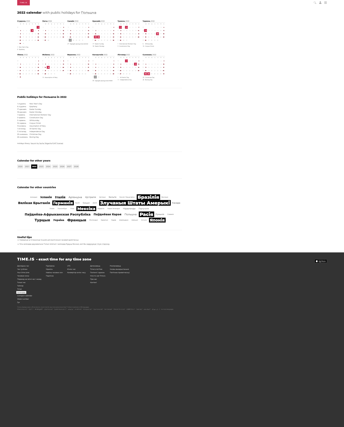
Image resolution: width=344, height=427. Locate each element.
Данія (95, 203)
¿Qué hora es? (48, 309)
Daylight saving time (76, 44)
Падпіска (50, 276)
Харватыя (104, 220)
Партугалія (144, 209)
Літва (72, 208)
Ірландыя (33, 197)
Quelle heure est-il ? (60, 309)
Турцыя (42, 220)
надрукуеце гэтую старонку (97, 244)
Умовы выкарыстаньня (119, 269)
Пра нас (93, 279)
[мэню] (325, 2)
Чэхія (113, 220)
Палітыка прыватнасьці (120, 273)
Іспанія (46, 197)
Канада (176, 203)
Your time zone (23, 273)
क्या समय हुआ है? (39, 309)
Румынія (160, 214)
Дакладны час (23, 266)
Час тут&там (22, 269)
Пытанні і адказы (97, 273)
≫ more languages (167, 309)
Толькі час (21, 282)
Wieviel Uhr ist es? (119, 309)
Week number (23, 299)
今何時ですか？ (130, 309)
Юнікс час (71, 269)
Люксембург (62, 208)
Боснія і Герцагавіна (127, 197)
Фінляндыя (93, 220)
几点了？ (31, 309)
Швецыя (135, 220)
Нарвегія (101, 208)
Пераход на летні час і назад (29, 279)
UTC (69, 266)
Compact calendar (24, 296)
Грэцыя (86, 203)
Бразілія (148, 197)
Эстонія (144, 220)
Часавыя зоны (23, 276)
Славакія (170, 214)
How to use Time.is (97, 276)
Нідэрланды (129, 208)
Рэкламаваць (115, 266)
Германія (63, 202)
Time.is (23, 2)
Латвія (52, 208)
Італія (60, 197)
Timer (19, 289)
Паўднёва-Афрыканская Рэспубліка (57, 214)
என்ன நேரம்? (147, 309)
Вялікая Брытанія (34, 203)
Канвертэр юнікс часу (76, 273)
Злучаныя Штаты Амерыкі (135, 203)
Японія (157, 220)
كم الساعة (70, 309)
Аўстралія (90, 197)
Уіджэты (49, 269)
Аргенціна (75, 197)
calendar (56, 13)
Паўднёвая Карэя (107, 214)
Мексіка (86, 208)
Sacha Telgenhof (46, 143)
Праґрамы (50, 266)
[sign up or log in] (320, 3)
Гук (18, 302)
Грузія (77, 203)
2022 (28, 21)
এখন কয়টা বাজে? (78, 309)
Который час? (87, 309)
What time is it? (22, 309)
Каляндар (21, 292)
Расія (146, 214)
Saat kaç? (139, 309)
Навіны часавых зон (54, 273)
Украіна (58, 220)
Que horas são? (98, 309)
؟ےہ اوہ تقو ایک (156, 309)
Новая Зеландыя (113, 208)
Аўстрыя (102, 197)
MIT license (58, 143)
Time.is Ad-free (96, 269)
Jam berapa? (108, 309)
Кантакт (93, 282)
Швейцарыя (123, 220)
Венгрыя (164, 197)
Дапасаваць (95, 266)
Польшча (88, 13)
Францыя (76, 220)
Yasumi (33, 143)
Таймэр (20, 286)
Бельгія (112, 197)
